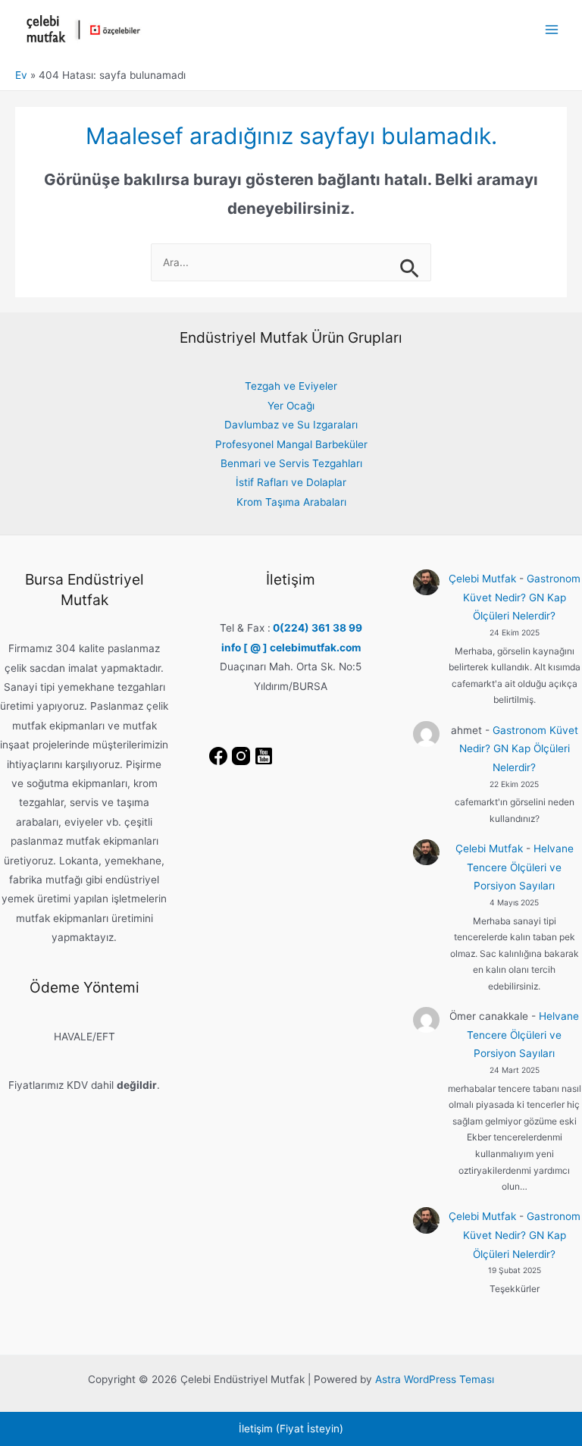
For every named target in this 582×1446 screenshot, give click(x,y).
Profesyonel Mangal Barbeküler (291, 444)
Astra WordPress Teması (434, 1379)
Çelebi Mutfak (482, 578)
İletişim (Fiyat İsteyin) (291, 1428)
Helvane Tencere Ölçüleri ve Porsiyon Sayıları (520, 867)
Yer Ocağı (291, 406)
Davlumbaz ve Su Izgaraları (291, 425)
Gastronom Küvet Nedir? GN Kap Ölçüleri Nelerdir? (521, 597)
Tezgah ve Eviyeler (291, 386)
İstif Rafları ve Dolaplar (291, 482)
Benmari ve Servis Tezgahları (291, 463)
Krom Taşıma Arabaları (291, 502)
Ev (21, 75)
